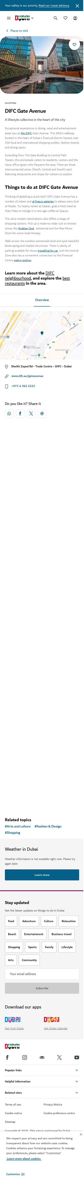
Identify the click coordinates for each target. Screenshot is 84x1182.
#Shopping (12, 833)
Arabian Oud (26, 228)
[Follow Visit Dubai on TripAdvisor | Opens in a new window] (42, 1057)
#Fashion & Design (48, 826)
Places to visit (19, 30)
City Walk (16, 774)
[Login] (75, 18)
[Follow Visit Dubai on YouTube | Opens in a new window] (76, 1057)
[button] (15, 1174)
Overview (42, 300)
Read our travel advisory (54, 5)
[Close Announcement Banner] (77, 5)
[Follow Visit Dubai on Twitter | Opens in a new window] (59, 1057)
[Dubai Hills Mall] (42, 466)
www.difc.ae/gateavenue (27, 376)
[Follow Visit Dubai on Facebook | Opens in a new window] (7, 1057)
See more (42, 804)
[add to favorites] (74, 44)
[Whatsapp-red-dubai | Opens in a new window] (9, 413)
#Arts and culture (18, 826)
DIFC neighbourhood (29, 276)
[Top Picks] (65, 18)
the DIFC (26, 133)
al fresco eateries (43, 201)
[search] (56, 18)
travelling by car (48, 250)
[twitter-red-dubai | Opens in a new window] (31, 413)
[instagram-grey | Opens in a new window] (24, 1057)
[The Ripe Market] (42, 641)
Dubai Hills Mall (21, 504)
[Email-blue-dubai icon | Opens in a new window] (42, 413)
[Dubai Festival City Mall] (42, 551)
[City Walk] (42, 736)
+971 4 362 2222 (23, 386)
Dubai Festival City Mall (26, 589)
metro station (22, 260)
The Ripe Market (22, 679)
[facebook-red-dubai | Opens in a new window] (20, 413)
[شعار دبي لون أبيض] (16, 1047)
